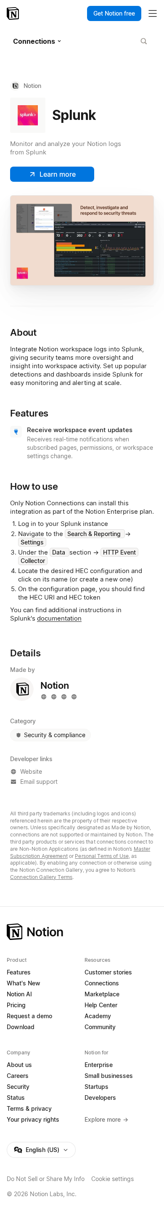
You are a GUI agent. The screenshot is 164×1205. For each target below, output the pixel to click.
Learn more (58, 174)
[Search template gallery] (144, 41)
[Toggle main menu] (152, 13)
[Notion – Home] (14, 13)
